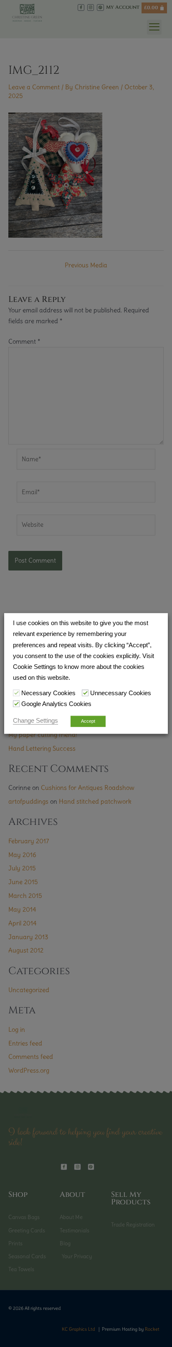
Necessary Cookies (48, 693)
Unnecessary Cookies (120, 693)
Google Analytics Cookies (56, 704)
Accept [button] (88, 721)
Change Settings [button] (35, 721)
